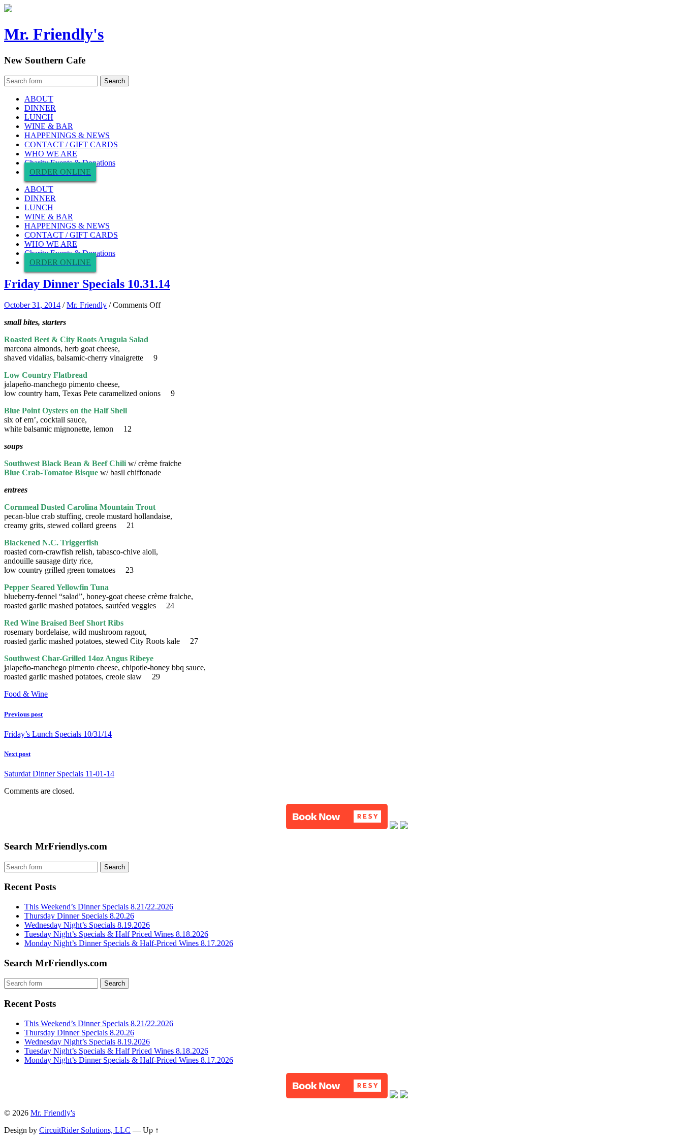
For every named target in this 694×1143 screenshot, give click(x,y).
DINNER (40, 108)
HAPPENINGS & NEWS (67, 135)
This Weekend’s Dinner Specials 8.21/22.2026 (98, 906)
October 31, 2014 (32, 305)
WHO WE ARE (50, 153)
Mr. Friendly (87, 305)
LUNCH (38, 117)
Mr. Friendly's (54, 34)
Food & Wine (26, 694)
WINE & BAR (48, 126)
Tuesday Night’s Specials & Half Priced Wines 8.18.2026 (116, 934)
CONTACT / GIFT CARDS (71, 144)
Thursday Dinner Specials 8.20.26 (79, 915)
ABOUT (38, 98)
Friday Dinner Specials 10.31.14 (87, 283)
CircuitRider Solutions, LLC (85, 1130)
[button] (337, 816)
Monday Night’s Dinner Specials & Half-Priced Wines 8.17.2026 (128, 943)
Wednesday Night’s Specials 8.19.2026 (87, 925)
